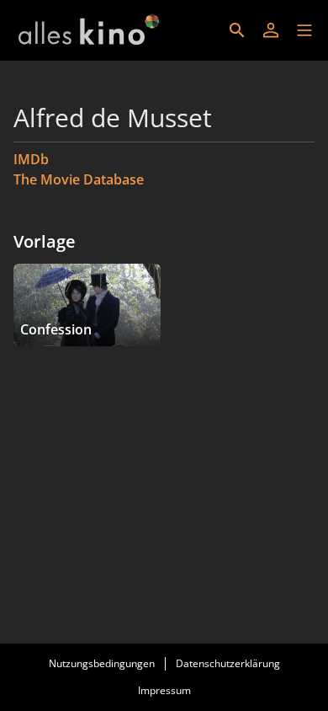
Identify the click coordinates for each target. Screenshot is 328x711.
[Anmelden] (271, 30)
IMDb (31, 159)
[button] (304, 30)
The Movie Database (78, 179)
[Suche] (237, 30)
